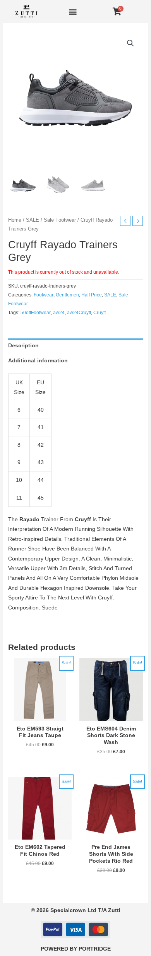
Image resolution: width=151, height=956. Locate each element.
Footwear (43, 295)
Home (14, 220)
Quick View (39, 715)
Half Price (91, 295)
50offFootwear (36, 312)
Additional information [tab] (38, 361)
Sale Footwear (60, 220)
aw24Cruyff (79, 312)
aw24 (59, 312)
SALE (32, 220)
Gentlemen (67, 295)
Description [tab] (23, 345)
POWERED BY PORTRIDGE (76, 949)
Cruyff (99, 312)
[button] (73, 11)
